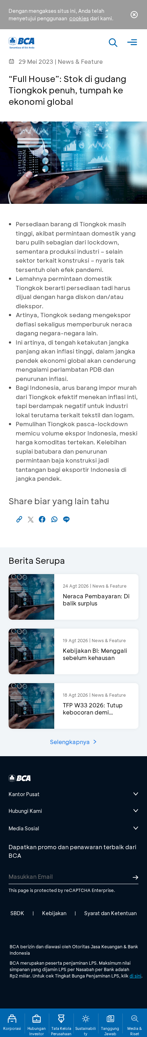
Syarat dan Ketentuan (110, 913)
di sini (135, 976)
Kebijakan (54, 913)
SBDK (17, 913)
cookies (79, 18)
